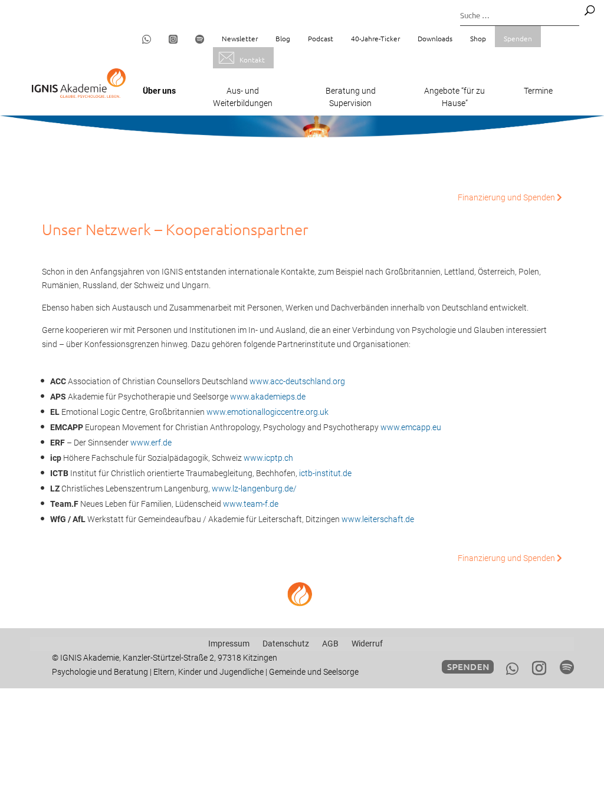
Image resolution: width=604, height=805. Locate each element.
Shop (478, 38)
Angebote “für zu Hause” (454, 97)
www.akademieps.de (268, 396)
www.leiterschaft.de (378, 519)
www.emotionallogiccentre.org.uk (267, 412)
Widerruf (367, 643)
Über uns (159, 90)
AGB (330, 643)
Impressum (229, 643)
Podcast (320, 38)
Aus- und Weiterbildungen (243, 97)
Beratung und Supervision (351, 97)
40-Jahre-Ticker (375, 38)
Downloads (435, 38)
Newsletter (240, 38)
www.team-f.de (250, 504)
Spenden (518, 38)
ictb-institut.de (325, 473)
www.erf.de (151, 442)
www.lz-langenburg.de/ (254, 488)
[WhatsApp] (512, 669)
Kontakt (252, 59)
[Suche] (589, 10)
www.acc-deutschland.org (297, 381)
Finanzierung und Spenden (507, 197)
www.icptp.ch (268, 458)
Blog (282, 38)
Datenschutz (285, 643)
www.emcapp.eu (410, 427)
